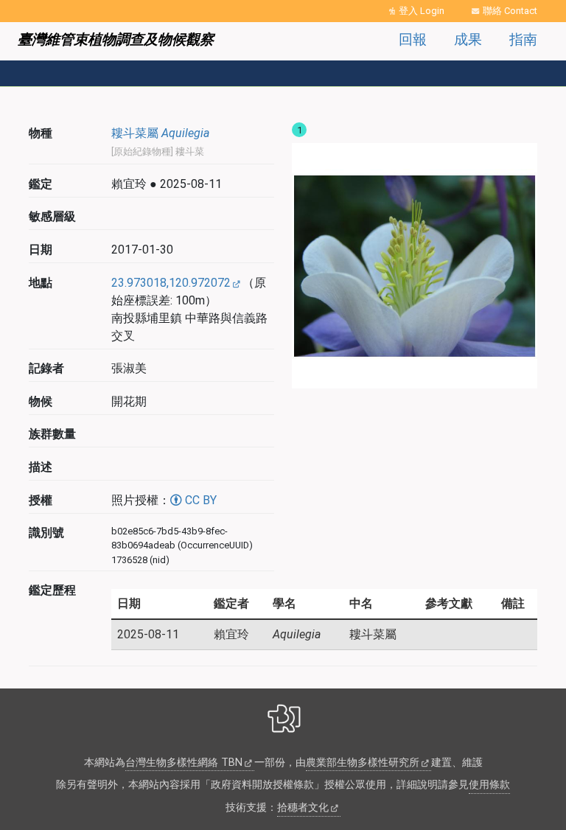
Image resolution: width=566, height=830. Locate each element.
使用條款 (489, 784)
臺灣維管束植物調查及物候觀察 (116, 39)
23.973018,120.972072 (171, 283)
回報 (413, 39)
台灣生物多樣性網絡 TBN (183, 762)
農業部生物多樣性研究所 (362, 762)
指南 (523, 39)
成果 (468, 39)
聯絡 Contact (510, 10)
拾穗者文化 (303, 807)
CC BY (199, 500)
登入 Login (421, 10)
